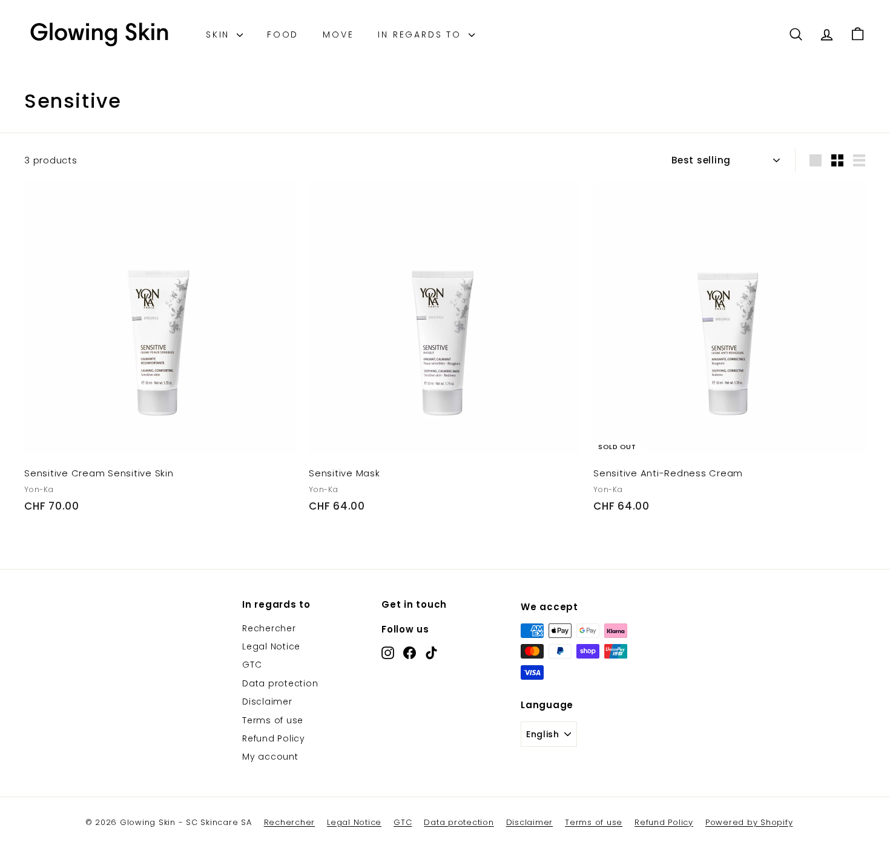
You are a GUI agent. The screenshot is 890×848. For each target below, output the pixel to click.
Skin (220, 34)
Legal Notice (271, 646)
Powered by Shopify (749, 822)
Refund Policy (273, 738)
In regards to (421, 34)
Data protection (280, 683)
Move (338, 34)
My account (270, 757)
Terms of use (272, 720)
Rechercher (269, 628)
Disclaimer (267, 701)
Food (282, 34)
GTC (252, 665)
